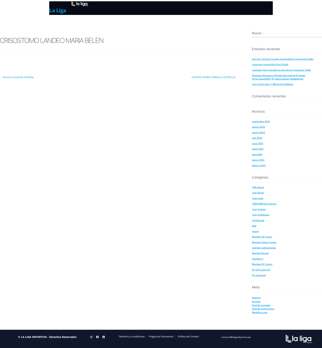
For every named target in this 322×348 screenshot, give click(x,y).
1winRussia (258, 220)
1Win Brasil (258, 187)
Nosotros (70, 22)
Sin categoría (259, 275)
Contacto (116, 22)
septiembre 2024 (261, 121)
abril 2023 (257, 154)
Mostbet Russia (260, 253)
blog (254, 225)
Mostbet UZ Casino (262, 264)
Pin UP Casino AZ (261, 269)
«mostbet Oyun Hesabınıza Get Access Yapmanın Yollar (281, 70)
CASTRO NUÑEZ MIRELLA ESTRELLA (213, 77)
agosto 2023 (258, 132)
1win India (257, 198)
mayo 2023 (257, 149)
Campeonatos (93, 21)
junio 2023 (257, 143)
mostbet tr (257, 258)
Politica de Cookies (188, 336)
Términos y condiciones (132, 336)
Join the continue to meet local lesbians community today (282, 59)
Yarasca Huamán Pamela (18, 77)
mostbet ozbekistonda (264, 247)
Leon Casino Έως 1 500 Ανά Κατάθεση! (272, 84)
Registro (256, 297)
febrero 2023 (259, 165)
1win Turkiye (259, 209)
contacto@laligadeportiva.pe (236, 337)
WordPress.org (259, 312)
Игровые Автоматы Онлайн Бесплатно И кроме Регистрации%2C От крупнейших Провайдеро (278, 77)
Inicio (53, 22)
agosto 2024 (258, 126)
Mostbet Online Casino (264, 242)
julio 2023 (257, 137)
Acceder (256, 301)
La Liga (57, 10)
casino (255, 231)
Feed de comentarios (263, 308)
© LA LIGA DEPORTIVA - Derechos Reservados (47, 337)
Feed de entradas (261, 305)
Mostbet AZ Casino (262, 236)
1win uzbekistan (261, 214)
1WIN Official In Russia (264, 203)
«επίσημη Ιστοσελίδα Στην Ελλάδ (270, 64)
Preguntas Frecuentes (161, 336)
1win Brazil (258, 192)
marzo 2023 (258, 160)
